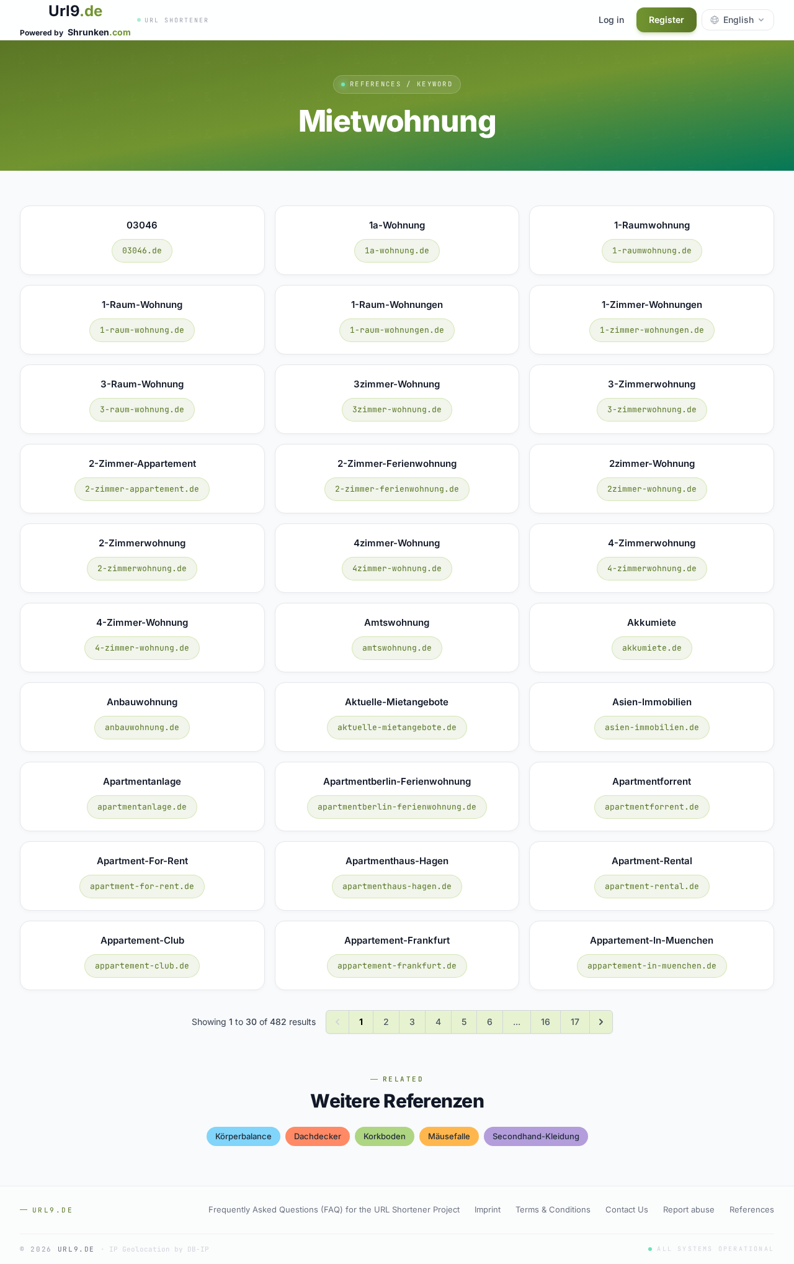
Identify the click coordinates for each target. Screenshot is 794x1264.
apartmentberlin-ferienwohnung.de (397, 806)
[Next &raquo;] (601, 1022)
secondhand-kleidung (536, 1136)
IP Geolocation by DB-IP (159, 1249)
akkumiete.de (652, 648)
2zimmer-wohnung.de (652, 489)
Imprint (488, 1209)
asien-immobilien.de (652, 727)
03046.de (142, 250)
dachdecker (317, 1136)
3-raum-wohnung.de (142, 409)
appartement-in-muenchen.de (651, 965)
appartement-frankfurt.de (397, 965)
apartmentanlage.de (142, 806)
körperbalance (243, 1136)
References (751, 1209)
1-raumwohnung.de (652, 250)
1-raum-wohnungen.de (397, 330)
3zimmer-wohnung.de (397, 409)
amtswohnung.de (397, 648)
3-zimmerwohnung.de (652, 409)
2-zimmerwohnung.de (142, 568)
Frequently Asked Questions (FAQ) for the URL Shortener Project (334, 1209)
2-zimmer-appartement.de (142, 489)
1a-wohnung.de (397, 250)
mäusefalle (449, 1136)
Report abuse (689, 1209)
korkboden (385, 1136)
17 (575, 1021)
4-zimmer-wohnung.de (142, 648)
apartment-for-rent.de (142, 886)
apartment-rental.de (652, 886)
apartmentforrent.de (652, 806)
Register (666, 19)
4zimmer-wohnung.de (397, 568)
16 (545, 1021)
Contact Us (626, 1209)
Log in (611, 19)
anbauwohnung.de (142, 727)
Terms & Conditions (553, 1209)
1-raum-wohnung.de (142, 330)
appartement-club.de (142, 965)
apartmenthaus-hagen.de (397, 886)
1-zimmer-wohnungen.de (652, 330)
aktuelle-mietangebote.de (397, 727)
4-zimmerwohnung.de (652, 568)
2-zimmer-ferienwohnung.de (397, 489)
